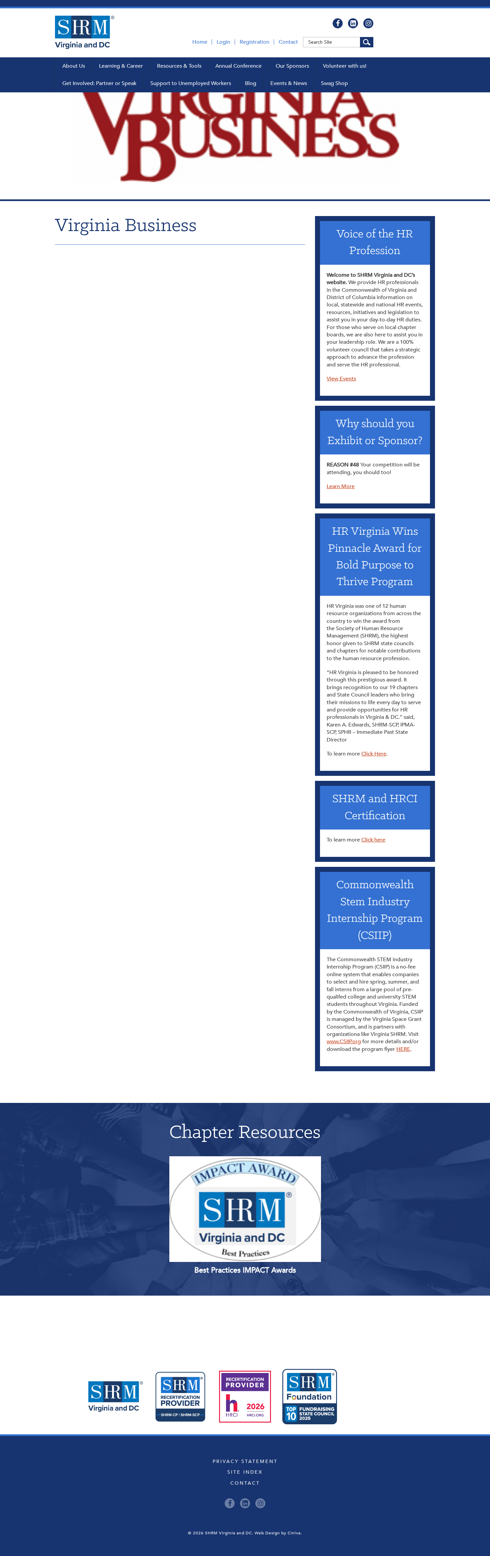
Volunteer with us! (344, 66)
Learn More (341, 486)
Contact (288, 42)
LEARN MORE (215, 1180)
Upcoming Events (245, 1326)
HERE (403, 1049)
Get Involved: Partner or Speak (99, 83)
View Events (341, 378)
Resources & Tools (179, 66)
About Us (73, 66)
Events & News (288, 83)
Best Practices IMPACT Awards (245, 1270)
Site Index (245, 1472)
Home (199, 42)
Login (223, 42)
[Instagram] (368, 23)
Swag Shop (334, 83)
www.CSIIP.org (344, 1041)
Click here (373, 840)
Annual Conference (238, 66)
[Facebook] (338, 23)
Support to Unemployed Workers (190, 83)
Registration (254, 42)
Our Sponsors (292, 66)
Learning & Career (121, 66)
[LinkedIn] (353, 23)
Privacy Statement (245, 1461)
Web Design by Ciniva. (278, 1533)
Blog (250, 83)
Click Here (373, 753)
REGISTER (275, 1180)
